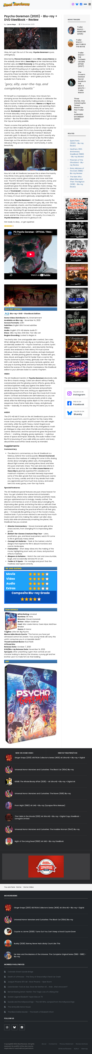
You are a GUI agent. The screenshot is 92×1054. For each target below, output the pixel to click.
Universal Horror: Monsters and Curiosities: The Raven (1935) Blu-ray (43, 793)
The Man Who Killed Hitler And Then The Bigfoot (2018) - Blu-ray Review (77, 182)
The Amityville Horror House (19, 1007)
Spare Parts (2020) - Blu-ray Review (77, 143)
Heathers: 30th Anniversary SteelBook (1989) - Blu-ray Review (77, 153)
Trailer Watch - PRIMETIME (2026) (81, 30)
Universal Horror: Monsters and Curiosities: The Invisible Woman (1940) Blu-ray (47, 829)
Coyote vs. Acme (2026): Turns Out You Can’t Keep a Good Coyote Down (45, 931)
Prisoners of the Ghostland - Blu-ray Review (77, 162)
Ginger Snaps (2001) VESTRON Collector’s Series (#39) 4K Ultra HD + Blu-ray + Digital (49, 907)
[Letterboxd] (85, 4)
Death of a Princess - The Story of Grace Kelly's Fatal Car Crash (34, 977)
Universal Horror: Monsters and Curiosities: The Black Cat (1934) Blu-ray (44, 769)
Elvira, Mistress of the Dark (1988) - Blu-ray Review (77, 171)
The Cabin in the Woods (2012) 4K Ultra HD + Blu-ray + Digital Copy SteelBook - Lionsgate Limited (47, 817)
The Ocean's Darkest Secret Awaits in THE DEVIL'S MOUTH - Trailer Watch (82, 82)
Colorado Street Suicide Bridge (20, 972)
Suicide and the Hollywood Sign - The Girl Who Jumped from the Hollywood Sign (41, 1002)
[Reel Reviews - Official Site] (16, 4)
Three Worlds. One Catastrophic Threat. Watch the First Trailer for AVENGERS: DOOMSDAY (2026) (80, 108)
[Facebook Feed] (81, 4)
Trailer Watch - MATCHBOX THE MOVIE (81, 43)
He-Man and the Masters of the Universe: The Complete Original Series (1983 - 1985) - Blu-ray (50, 955)
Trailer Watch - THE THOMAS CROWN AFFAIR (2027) (81, 59)
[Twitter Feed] (73, 4)
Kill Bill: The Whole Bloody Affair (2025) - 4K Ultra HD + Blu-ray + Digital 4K (45, 781)
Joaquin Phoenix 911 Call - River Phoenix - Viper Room (30, 982)
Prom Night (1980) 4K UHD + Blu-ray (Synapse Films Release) (40, 805)
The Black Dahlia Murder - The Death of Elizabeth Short (31, 1012)
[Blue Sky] (77, 4)
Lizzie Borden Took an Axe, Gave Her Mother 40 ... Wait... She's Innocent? (37, 987)
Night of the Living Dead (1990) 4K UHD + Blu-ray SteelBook (39, 841)
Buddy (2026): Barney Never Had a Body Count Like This (37, 943)
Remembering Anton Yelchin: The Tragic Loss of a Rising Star (33, 992)
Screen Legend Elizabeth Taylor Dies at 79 (25, 997)
